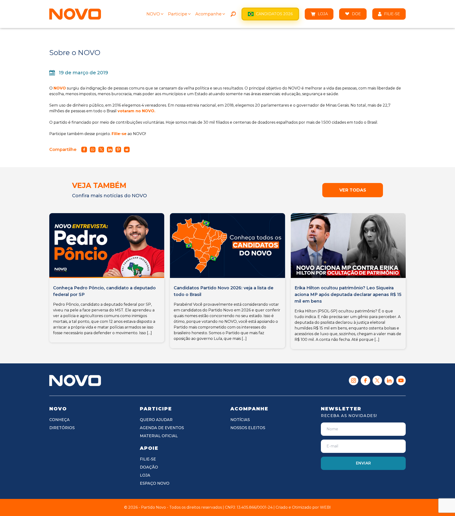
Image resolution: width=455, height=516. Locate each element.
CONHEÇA (59, 419)
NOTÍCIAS (240, 419)
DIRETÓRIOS (62, 428)
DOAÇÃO (149, 467)
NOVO (153, 14)
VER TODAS (352, 190)
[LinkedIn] (389, 380)
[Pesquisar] (233, 14)
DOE (356, 14)
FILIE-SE (392, 14)
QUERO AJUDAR (156, 419)
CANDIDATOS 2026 (274, 14)
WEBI (325, 507)
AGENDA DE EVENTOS (162, 428)
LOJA (323, 14)
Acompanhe (208, 14)
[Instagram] (353, 380)
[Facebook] (365, 380)
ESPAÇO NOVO (154, 483)
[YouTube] (401, 380)
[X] (377, 380)
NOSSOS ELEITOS (247, 428)
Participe (177, 14)
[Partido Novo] (75, 380)
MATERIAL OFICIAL (159, 436)
